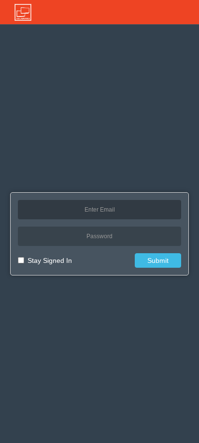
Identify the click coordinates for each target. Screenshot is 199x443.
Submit (158, 260)
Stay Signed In (50, 260)
